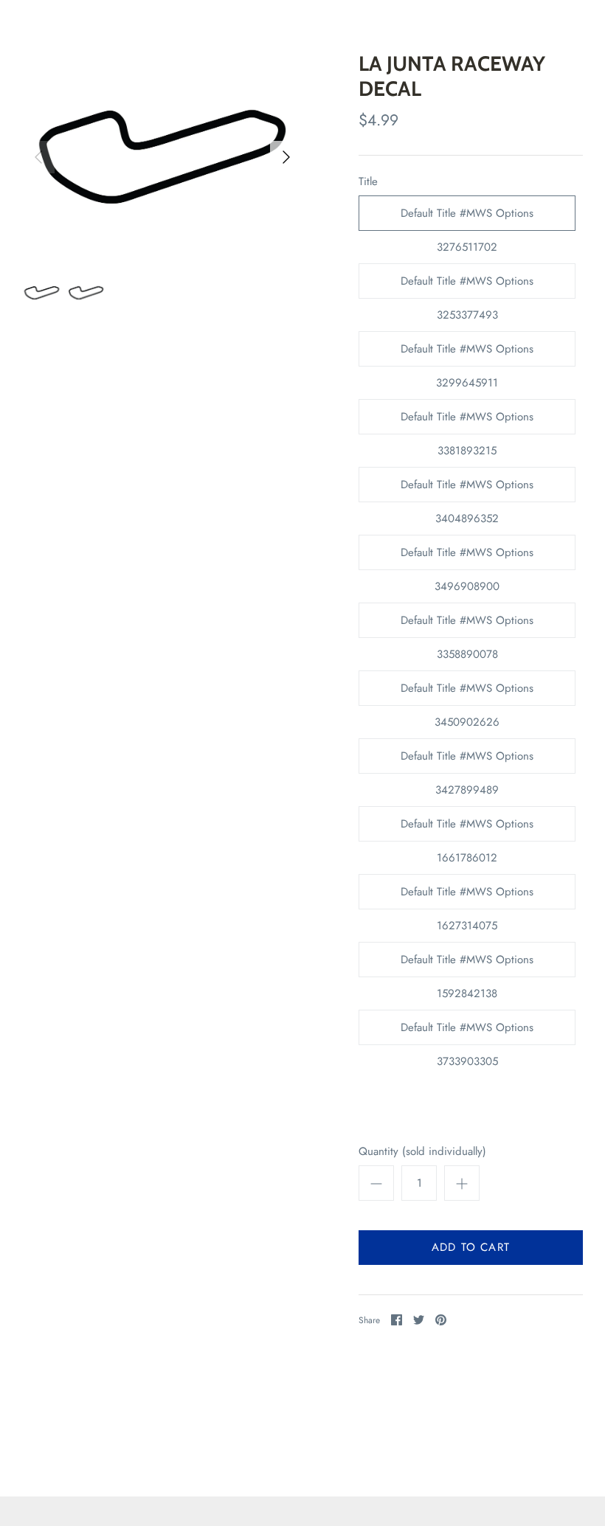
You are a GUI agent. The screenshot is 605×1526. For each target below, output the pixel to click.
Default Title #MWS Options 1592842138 (467, 964)
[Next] (286, 157)
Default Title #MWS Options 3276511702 (467, 218)
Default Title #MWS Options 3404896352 (467, 489)
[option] (162, 157)
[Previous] (38, 157)
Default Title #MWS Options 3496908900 (467, 557)
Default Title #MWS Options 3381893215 (467, 421)
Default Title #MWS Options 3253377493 (467, 286)
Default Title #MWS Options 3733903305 (467, 1032)
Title (368, 182)
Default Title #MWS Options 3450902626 (467, 693)
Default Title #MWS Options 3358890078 (467, 625)
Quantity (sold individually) (422, 1151)
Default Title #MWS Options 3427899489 (467, 761)
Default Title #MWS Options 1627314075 (467, 896)
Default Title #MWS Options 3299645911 (467, 354)
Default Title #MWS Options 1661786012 (467, 829)
